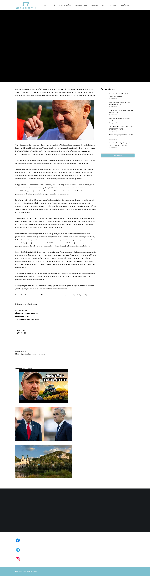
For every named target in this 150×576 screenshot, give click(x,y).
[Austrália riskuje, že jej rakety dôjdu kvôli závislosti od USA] (104, 112)
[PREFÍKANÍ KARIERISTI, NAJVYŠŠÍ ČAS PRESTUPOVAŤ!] (104, 128)
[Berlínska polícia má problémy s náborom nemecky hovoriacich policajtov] (104, 145)
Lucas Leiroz (21, 330)
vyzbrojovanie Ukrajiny (25, 335)
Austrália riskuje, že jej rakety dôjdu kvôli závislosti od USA (121, 112)
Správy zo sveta (20, 36)
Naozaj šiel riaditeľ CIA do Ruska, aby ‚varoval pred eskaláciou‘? (120, 95)
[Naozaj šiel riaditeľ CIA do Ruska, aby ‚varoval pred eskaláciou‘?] (104, 96)
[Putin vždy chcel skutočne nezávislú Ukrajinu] (104, 120)
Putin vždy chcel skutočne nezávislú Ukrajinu (119, 120)
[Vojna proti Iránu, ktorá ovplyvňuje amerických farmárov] (104, 104)
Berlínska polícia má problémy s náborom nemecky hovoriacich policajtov (121, 144)
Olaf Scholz (21, 332)
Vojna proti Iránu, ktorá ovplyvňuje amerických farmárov (119, 103)
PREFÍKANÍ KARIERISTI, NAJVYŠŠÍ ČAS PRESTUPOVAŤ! (121, 128)
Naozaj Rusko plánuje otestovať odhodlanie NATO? (121, 136)
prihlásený (25, 354)
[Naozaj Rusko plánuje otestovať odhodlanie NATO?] (104, 137)
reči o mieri (21, 333)
